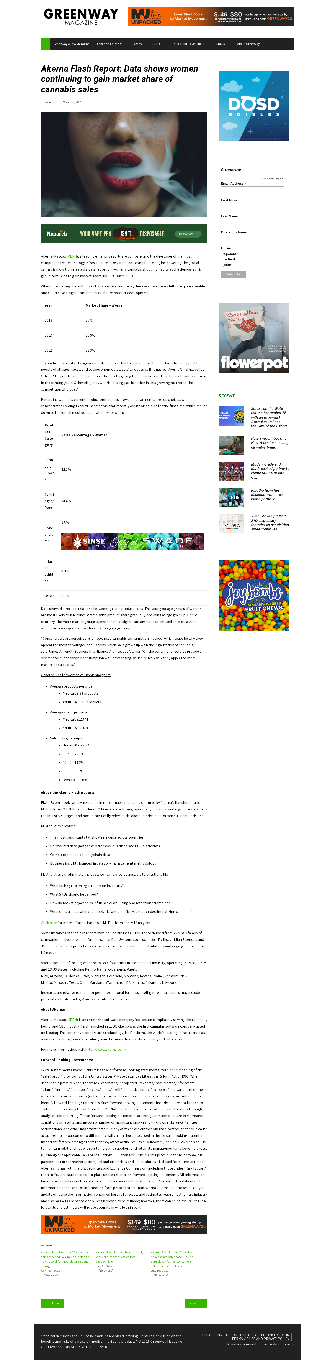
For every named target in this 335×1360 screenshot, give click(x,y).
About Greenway (248, 44)
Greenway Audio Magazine (71, 44)
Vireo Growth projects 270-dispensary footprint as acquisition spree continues (270, 522)
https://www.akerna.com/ (105, 1049)
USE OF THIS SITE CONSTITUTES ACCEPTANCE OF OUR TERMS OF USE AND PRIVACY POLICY (245, 1337)
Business (136, 44)
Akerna (50, 102)
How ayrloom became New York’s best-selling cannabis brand (270, 442)
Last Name (229, 216)
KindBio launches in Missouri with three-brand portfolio (267, 494)
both (227, 264)
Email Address (234, 183)
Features (154, 44)
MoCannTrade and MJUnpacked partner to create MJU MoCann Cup (270, 471)
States (220, 44)
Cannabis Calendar (109, 44)
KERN (72, 256)
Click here (49, 922)
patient (229, 259)
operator (230, 254)
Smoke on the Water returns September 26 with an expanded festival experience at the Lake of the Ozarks (269, 417)
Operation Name (234, 232)
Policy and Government (188, 44)
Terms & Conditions (278, 1344)
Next (193, 1303)
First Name (229, 200)
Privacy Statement (242, 1344)
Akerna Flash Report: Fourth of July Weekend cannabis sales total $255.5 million (119, 1257)
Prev (55, 1303)
